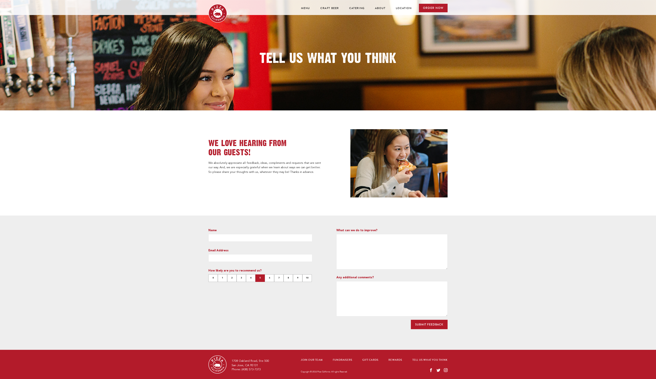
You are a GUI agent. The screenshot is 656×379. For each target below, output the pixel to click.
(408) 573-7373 (251, 369)
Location (404, 8)
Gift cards (370, 360)
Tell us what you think (430, 360)
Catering (357, 8)
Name (212, 230)
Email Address (218, 250)
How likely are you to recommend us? (235, 270)
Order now (433, 8)
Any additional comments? (355, 277)
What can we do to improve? (356, 230)
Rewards (395, 360)
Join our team (312, 360)
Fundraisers (342, 360)
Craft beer (329, 8)
